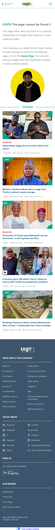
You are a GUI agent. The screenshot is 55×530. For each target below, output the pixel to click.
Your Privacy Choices (30, 528)
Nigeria (6, 196)
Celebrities (7, 153)
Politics (6, 243)
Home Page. (28, 55)
